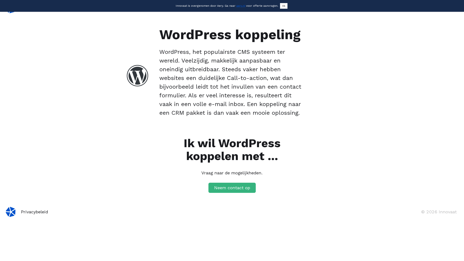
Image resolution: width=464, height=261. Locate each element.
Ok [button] (283, 6)
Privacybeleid (34, 211)
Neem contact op (232, 187)
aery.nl (240, 5)
